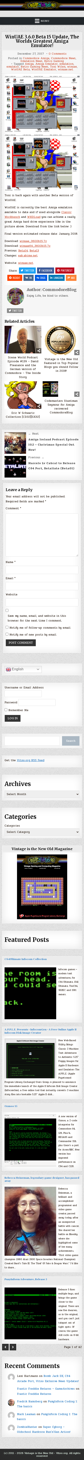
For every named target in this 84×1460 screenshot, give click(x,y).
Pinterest (67, 270)
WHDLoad (33, 217)
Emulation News (31, 61)
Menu (45, 21)
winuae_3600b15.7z (33, 241)
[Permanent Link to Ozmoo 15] (30, 1140)
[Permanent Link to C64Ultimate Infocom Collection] (30, 993)
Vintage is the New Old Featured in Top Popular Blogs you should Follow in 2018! (61, 365)
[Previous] (5, 1347)
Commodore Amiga (36, 58)
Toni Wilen (57, 66)
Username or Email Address (24, 687)
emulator (12, 66)
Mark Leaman (26, 1414)
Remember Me (17, 710)
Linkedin (58, 278)
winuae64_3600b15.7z (35, 246)
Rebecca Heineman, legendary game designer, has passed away (42, 1179)
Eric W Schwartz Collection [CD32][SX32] (23, 415)
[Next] (13, 1347)
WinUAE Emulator (43, 69)
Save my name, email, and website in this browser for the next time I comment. (37, 618)
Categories (12, 826)
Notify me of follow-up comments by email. (40, 628)
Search (70, 741)
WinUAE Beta (20, 69)
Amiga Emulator (46, 64)
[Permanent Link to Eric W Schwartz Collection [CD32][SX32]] (23, 395)
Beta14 (23, 250)
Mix (73, 278)
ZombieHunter (27, 1427)
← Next (33, 434)
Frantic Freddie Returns (34, 1394)
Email (11, 578)
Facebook (47, 270)
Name (11, 562)
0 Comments (58, 53)
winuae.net (65, 69)
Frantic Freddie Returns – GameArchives (46, 1389)
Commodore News (63, 58)
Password (11, 702)
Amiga (29, 64)
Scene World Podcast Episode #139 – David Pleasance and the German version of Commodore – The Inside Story (23, 367)
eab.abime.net (28, 255)
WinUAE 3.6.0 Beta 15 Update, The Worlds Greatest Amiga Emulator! (42, 41)
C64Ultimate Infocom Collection (26, 959)
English (17, 669)
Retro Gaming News (34, 66)
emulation (66, 64)
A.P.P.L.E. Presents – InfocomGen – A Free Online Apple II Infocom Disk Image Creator (40, 1031)
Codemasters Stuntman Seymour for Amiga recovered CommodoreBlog (61, 407)
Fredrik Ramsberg (29, 1401)
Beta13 (34, 250)
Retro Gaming (54, 61)
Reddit (16, 278)
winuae (72, 66)
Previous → (36, 457)
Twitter (29, 270)
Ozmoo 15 (11, 1106)
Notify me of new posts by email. (33, 635)
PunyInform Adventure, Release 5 (26, 1279)
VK (30, 278)
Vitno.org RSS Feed (30, 760)
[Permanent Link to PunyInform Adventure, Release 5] (30, 1313)
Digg (42, 278)
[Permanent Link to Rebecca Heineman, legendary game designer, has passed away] (30, 1221)
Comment (13, 508)
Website (11, 594)
